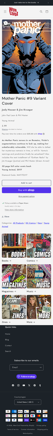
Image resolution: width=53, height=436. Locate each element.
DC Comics (31, 223)
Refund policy (27, 433)
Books (5, 260)
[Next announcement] (48, 3)
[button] (5, 11)
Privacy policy (41, 425)
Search (8, 351)
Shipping (5, 129)
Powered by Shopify (27, 425)
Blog (7, 339)
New (40, 223)
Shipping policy (42, 429)
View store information (14, 209)
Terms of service (13, 429)
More (29, 322)
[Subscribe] (40, 367)
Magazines (7, 291)
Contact (8, 345)
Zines (5, 322)
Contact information (28, 429)
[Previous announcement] (5, 3)
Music (30, 291)
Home (7, 334)
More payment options (27, 196)
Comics (31, 260)
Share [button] (7, 216)
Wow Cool (16, 425)
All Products (18, 223)
